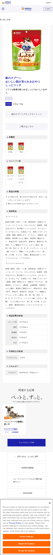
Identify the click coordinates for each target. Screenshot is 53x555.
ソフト (8, 98)
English (48, 9)
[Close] (50, 503)
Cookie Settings (26, 537)
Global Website (27, 493)
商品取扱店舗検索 (27, 468)
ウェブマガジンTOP (26, 443)
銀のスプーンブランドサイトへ (25, 114)
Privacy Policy (15, 523)
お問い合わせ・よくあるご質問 (27, 456)
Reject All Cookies (26, 544)
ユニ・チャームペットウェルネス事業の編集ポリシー (27, 480)
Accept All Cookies (26, 551)
